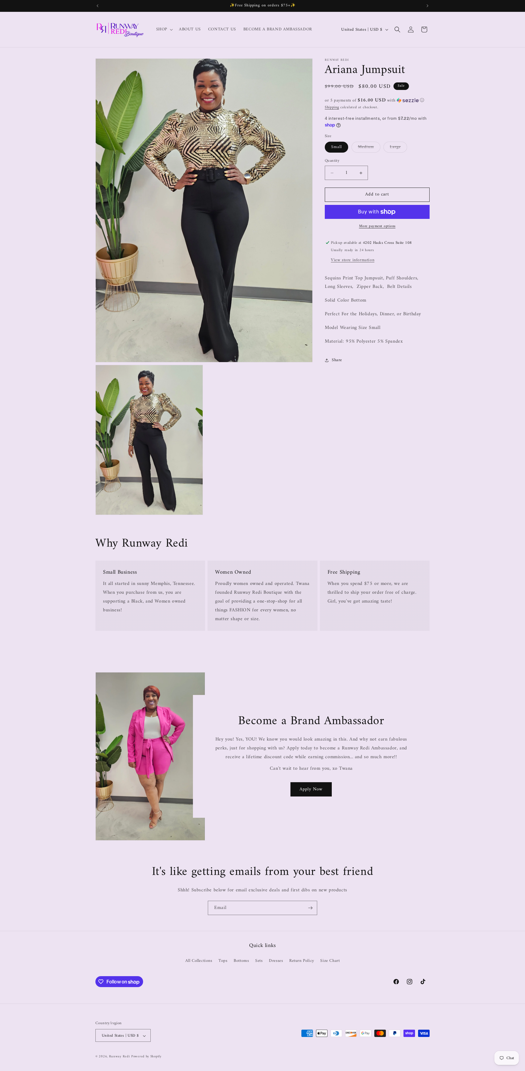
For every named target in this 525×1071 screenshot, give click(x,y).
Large (395, 147)
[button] (164, 29)
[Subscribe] (310, 908)
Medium (366, 147)
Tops (222, 960)
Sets (258, 960)
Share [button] (337, 360)
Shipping (332, 107)
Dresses (276, 960)
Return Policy (301, 960)
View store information (352, 260)
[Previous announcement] (97, 6)
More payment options (377, 226)
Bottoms (241, 960)
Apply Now (311, 789)
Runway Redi (119, 1057)
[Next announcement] (427, 6)
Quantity (332, 161)
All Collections (198, 960)
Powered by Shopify (146, 1057)
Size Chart (330, 960)
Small (336, 147)
